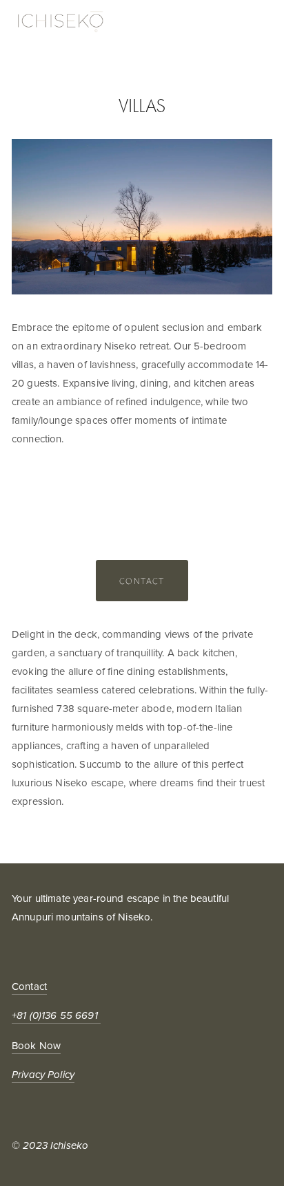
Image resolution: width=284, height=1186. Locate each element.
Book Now (36, 1045)
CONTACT (142, 580)
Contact (29, 986)
